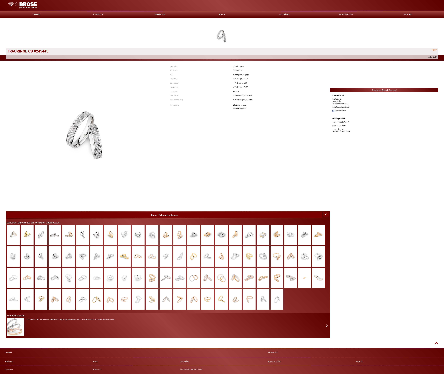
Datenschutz (96, 369)
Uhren (36, 14)
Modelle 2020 (238, 70)
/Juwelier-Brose (340, 110)
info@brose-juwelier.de (340, 107)
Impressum (9, 369)
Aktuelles (284, 14)
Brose (222, 14)
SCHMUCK (273, 352)
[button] (326, 214)
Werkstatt (160, 14)
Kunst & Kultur (346, 14)
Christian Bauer (238, 66)
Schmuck (97, 14)
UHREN (8, 352)
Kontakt (408, 14)
